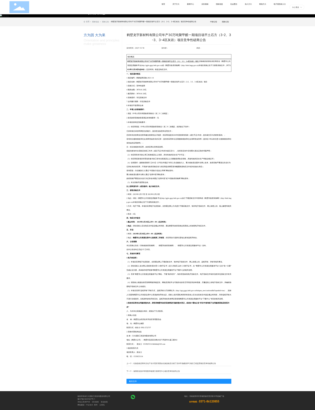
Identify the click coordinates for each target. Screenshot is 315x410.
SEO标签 (95, 402)
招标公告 (105, 22)
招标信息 (95, 22)
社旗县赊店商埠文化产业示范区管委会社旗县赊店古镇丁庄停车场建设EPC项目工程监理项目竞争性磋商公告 (174, 363)
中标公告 (213, 22)
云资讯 (102, 405)
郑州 (95, 405)
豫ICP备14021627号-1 (86, 399)
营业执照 (104, 402)
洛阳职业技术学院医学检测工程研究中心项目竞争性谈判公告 (156, 371)
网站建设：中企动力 (85, 405)
